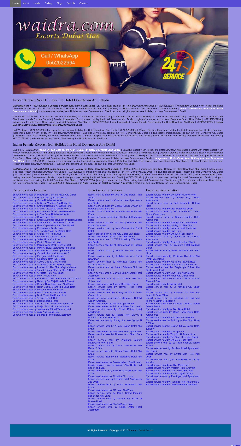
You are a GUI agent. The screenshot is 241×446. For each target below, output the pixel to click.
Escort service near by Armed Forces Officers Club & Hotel (44, 270)
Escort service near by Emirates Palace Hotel (170, 317)
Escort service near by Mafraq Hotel (165, 331)
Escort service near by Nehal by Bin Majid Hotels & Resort (43, 281)
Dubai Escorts (146, 430)
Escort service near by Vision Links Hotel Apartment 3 (41, 253)
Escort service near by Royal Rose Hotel (34, 217)
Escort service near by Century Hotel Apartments (171, 384)
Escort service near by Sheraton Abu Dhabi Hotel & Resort (43, 222)
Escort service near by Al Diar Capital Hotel (111, 303)
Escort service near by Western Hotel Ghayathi (170, 368)
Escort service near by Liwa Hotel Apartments (170, 273)
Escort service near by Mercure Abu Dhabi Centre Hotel (42, 245)
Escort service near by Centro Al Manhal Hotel (37, 242)
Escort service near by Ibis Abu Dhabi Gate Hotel (114, 233)
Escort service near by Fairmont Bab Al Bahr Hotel (114, 306)
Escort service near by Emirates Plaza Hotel (169, 340)
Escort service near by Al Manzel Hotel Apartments (115, 331)
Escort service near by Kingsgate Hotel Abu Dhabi (39, 259)
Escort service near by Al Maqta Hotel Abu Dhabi (38, 273)
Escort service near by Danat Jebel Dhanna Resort (39, 292)
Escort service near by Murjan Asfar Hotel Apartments (41, 306)
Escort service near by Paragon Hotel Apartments (38, 256)
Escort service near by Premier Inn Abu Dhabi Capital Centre (44, 267)
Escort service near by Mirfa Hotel (164, 284)
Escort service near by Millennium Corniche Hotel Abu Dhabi (44, 194)
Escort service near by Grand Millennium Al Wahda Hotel (42, 206)
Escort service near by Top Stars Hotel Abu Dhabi (172, 337)
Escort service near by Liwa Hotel (163, 231)
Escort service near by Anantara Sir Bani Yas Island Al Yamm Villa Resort (173, 299)
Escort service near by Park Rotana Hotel (34, 275)
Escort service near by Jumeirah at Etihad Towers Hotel (42, 309)
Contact (83, 3)
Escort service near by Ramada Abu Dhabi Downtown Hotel (44, 211)
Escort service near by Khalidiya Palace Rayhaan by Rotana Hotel (47, 220)
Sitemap (132, 430)
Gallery (48, 3)
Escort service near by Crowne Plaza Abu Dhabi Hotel (41, 208)
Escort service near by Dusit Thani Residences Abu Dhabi (43, 303)
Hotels (36, 3)
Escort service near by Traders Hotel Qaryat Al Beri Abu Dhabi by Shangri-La (115, 316)
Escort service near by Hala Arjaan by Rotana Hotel (40, 197)
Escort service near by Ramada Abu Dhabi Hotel (38, 228)
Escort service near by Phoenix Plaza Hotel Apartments (42, 250)
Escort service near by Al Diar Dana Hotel (168, 309)
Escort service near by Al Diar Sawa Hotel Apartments (41, 214)
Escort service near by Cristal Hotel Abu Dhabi (37, 233)
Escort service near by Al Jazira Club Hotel (110, 376)
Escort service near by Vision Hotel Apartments (37, 200)
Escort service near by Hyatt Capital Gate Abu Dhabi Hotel (43, 225)
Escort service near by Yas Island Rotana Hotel (171, 261)
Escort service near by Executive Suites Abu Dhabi (39, 236)
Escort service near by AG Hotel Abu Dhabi (110, 390)
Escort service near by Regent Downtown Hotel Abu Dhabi (43, 284)
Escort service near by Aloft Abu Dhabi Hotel (111, 236)
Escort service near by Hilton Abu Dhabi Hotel (170, 275)
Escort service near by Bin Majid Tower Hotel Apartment (42, 314)
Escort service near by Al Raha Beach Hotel (36, 298)
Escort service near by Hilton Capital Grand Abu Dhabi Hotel (44, 287)
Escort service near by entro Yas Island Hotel (36, 312)
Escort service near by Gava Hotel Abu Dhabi (169, 370)
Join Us (71, 3)
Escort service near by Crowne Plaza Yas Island (171, 264)
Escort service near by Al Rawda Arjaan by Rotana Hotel (42, 231)
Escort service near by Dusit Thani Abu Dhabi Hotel (39, 295)
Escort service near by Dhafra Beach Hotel (110, 404)
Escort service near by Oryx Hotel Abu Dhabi (169, 208)
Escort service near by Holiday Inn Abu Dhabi (169, 225)
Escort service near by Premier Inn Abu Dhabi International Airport (47, 278)
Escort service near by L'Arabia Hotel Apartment (171, 228)
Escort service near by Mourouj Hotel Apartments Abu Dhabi (44, 247)
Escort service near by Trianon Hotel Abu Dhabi (113, 284)
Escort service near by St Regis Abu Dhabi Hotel (171, 222)
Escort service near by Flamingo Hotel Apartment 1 (172, 382)
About (26, 3)
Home (15, 3)
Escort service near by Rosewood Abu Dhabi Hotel (114, 362)
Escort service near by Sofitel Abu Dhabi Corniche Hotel (42, 264)
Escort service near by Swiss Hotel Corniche (36, 239)
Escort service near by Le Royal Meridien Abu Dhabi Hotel (43, 203)
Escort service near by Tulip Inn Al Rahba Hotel (170, 334)
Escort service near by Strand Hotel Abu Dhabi (170, 242)
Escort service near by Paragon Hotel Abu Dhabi (38, 289)
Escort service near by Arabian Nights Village (169, 373)
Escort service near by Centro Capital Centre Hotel (39, 261)
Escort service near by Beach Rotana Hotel (35, 301)
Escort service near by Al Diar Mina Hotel (167, 365)
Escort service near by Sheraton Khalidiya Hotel (171, 194)
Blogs (59, 3)
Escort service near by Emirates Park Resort (169, 233)
